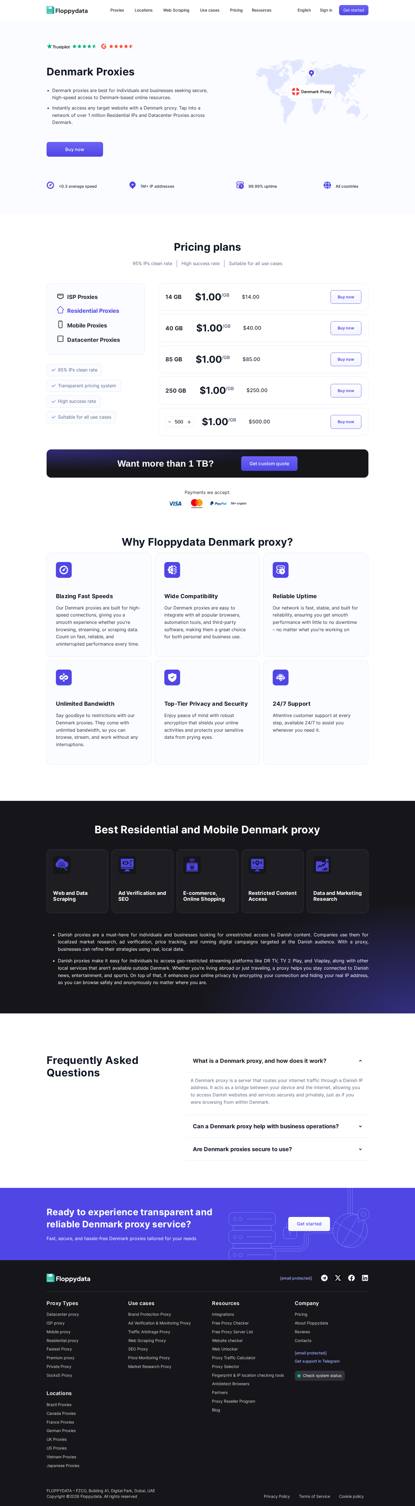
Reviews (302, 1331)
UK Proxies (57, 1439)
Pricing (301, 1314)
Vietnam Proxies (61, 1456)
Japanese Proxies (63, 1465)
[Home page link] (67, 10)
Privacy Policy (277, 1496)
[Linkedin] (365, 1278)
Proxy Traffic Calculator (233, 1357)
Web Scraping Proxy (147, 1340)
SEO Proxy (138, 1349)
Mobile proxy (59, 1331)
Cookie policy (351, 1496)
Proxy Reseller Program (233, 1401)
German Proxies (61, 1430)
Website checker (227, 1340)
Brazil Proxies (59, 1404)
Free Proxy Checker (230, 1323)
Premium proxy (61, 1357)
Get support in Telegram (317, 1361)
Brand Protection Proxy (149, 1314)
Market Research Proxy (149, 1366)
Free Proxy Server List (232, 1331)
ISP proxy (56, 1323)
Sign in (326, 10)
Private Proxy (59, 1366)
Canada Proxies (61, 1413)
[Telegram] (324, 1278)
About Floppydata (311, 1323)
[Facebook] (351, 1278)
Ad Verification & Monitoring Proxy (159, 1323)
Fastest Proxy (59, 1349)
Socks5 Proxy (59, 1375)
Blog (216, 1409)
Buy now (346, 296)
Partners (220, 1392)
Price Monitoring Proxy (149, 1357)
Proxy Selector (225, 1366)
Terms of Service (314, 1496)
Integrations (223, 1314)
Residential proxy (62, 1340)
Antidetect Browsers (230, 1383)
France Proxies (60, 1422)
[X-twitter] (338, 1278)
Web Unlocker (225, 1349)
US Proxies (57, 1448)
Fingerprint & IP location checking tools (248, 1375)
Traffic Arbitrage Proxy (149, 1331)
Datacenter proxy (63, 1314)
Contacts (303, 1340)
